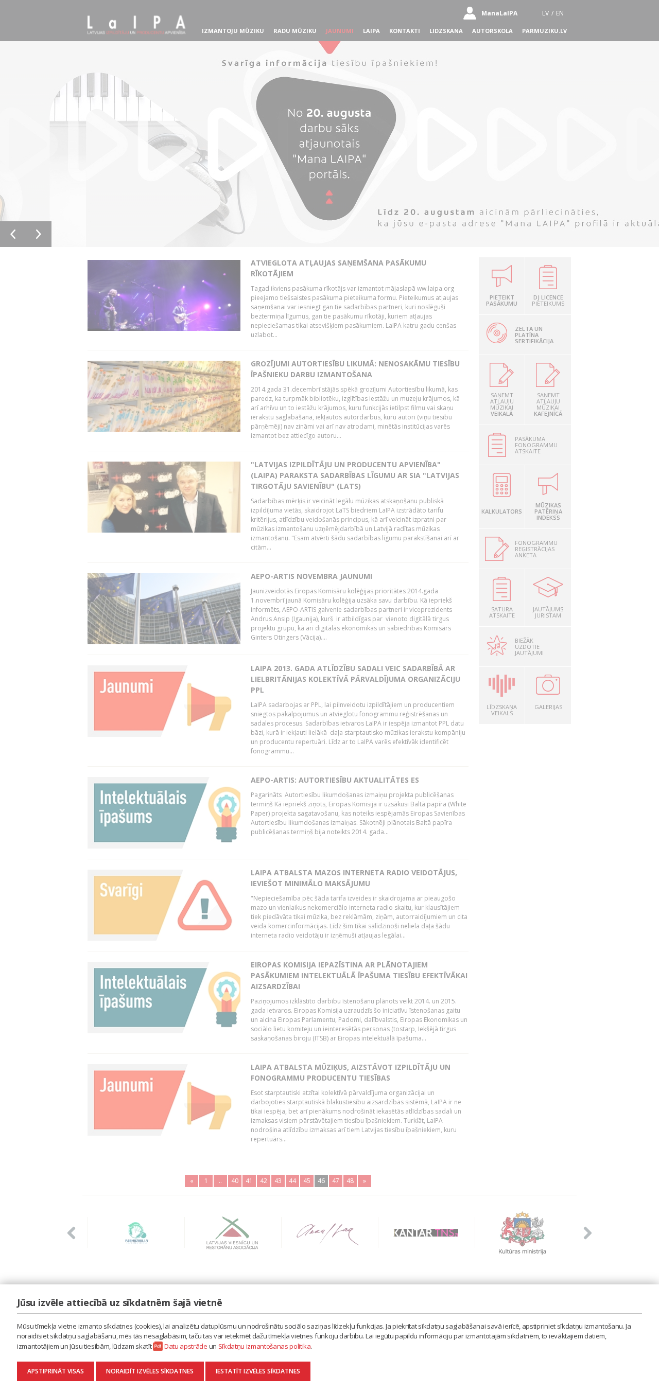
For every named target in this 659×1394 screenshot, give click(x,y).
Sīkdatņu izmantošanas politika (264, 1346)
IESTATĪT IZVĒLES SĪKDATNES (258, 1371)
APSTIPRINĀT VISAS (55, 1371)
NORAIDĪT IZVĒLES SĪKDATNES (150, 1371)
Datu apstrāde (185, 1346)
